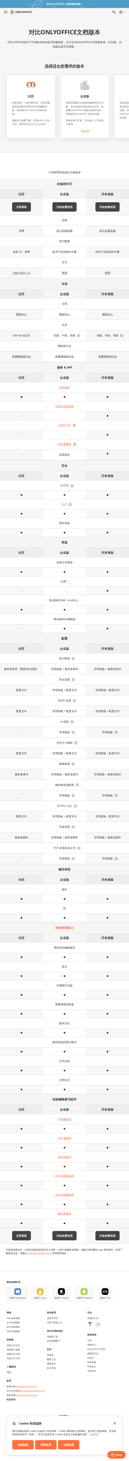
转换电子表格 (13, 1349)
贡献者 (50, 1354)
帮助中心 (21, 314)
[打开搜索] (114, 12)
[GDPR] (98, 1325)
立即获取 (21, 207)
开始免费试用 (64, 207)
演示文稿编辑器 (64, 1195)
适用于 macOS (61, 1297)
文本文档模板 (13, 1322)
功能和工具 (52, 1336)
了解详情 (84, 131)
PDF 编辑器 (64, 1138)
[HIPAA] (90, 1325)
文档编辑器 (64, 1119)
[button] (79, 336)
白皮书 (90, 1357)
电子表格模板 (13, 1326)
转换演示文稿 (13, 1353)
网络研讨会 (92, 1353)
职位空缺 (51, 1367)
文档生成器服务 (64, 406)
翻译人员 (51, 1359)
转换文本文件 (13, 1345)
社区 (89, 1340)
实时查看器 (64, 444)
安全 (89, 1312)
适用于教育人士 (54, 1322)
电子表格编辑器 (64, 1176)
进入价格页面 (64, 231)
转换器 (10, 1339)
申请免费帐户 (53, 1340)
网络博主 (51, 1363)
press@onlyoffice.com (26, 1395)
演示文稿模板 (13, 1331)
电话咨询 (11, 1399)
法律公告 (91, 1370)
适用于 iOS (105, 1297)
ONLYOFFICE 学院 (96, 1349)
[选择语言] (122, 12)
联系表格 (91, 1362)
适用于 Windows (17, 1297)
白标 (64, 581)
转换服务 (64, 387)
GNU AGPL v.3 (21, 273)
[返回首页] (21, 12)
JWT (64, 504)
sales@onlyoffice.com (40, 1253)
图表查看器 (64, 1214)
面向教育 (51, 1312)
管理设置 (45, 1445)
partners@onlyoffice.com (32, 1390)
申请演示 (91, 1366)
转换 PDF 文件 (13, 1358)
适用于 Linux (40, 1297)
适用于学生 (52, 1318)
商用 (64, 273)
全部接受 (68, 1445)
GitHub (35, 124)
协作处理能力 (64, 928)
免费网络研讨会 (21, 356)
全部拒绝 (23, 1445)
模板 (9, 1312)
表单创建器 (64, 1157)
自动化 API (64, 425)
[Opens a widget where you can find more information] (116, 1455)
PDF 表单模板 (13, 1318)
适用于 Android (84, 1297)
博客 (9, 1372)
